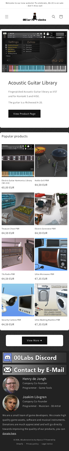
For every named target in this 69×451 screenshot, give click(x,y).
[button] (6, 16)
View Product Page (24, 113)
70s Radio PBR (8, 274)
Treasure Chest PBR (10, 228)
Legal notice (47, 444)
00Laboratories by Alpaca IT (32, 440)
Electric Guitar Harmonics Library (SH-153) (17, 181)
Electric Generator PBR (45, 228)
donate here (9, 433)
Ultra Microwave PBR (44, 274)
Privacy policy (32, 444)
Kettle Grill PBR (42, 180)
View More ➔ (34, 340)
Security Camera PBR (11, 320)
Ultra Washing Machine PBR (47, 320)
